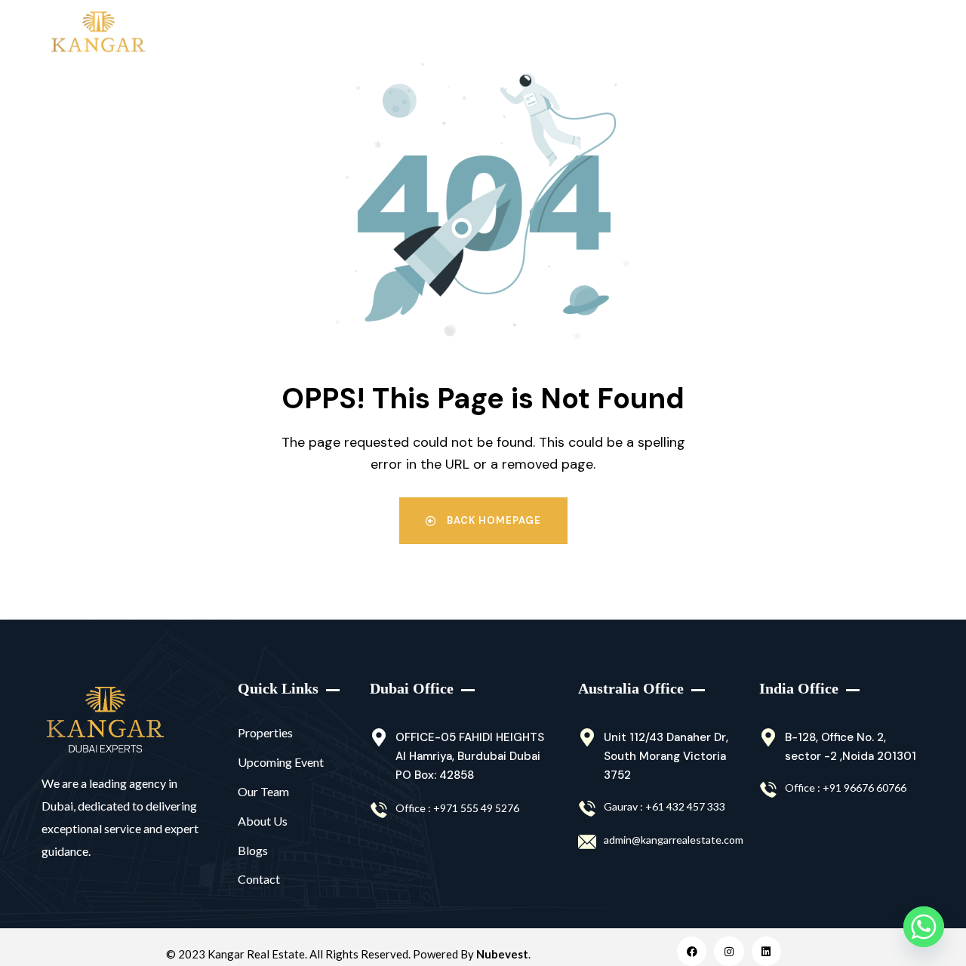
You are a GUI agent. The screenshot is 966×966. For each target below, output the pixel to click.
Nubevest (502, 954)
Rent (276, 33)
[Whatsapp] (923, 926)
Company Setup (733, 33)
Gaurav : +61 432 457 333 (664, 806)
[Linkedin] (766, 951)
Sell (345, 33)
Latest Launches (425, 33)
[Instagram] (728, 951)
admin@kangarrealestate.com (673, 839)
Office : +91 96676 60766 (845, 787)
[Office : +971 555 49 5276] (379, 810)
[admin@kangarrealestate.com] (587, 842)
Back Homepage (492, 520)
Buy (206, 33)
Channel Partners (541, 33)
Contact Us (850, 33)
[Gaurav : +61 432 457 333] (587, 809)
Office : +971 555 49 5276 (457, 807)
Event (630, 33)
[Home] (105, 720)
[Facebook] (691, 951)
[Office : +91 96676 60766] (768, 790)
